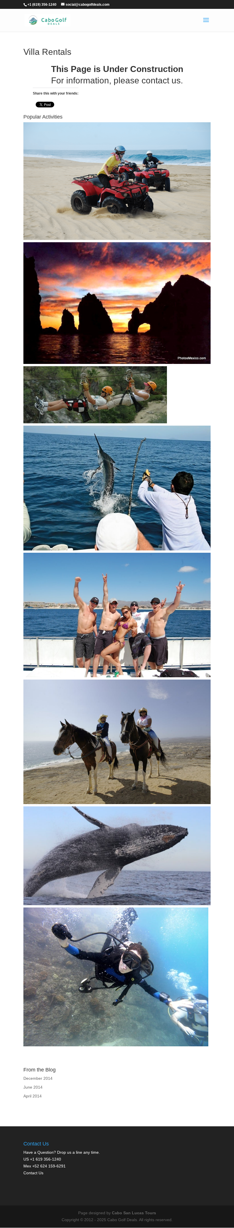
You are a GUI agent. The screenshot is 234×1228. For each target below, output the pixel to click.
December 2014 (38, 1078)
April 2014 (32, 1096)
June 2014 (33, 1087)
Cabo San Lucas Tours (134, 1213)
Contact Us (33, 1173)
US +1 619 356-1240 (42, 1159)
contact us (161, 80)
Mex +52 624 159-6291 (44, 1166)
